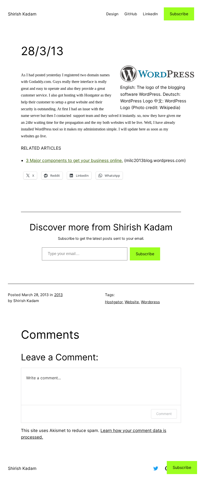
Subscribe (179, 13)
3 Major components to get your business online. (74, 160)
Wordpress (150, 302)
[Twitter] (156, 468)
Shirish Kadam (22, 13)
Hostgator (114, 302)
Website (132, 302)
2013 (58, 294)
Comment (164, 414)
